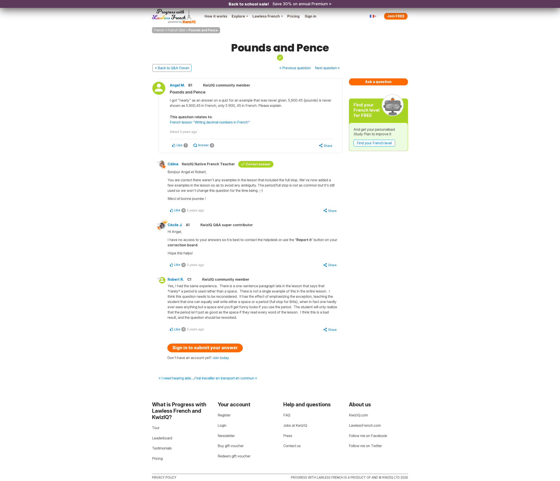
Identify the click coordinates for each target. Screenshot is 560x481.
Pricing (293, 16)
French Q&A (176, 30)
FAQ (286, 415)
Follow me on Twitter (365, 446)
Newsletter (226, 435)
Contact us (292, 446)
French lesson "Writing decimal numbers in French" (210, 122)
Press (287, 435)
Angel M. (177, 85)
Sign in (310, 16)
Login (222, 425)
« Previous (295, 68)
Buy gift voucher (231, 446)
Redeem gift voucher (234, 456)
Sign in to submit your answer (205, 347)
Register (224, 415)
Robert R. (176, 279)
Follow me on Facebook (368, 435)
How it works (216, 16)
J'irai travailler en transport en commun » (225, 378)
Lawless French (266, 16)
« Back (172, 68)
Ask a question (378, 81)
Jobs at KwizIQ (295, 425)
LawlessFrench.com (365, 425)
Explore (238, 16)
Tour (155, 428)
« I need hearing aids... (176, 378)
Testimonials (162, 448)
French (159, 30)
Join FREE (395, 16)
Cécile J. (175, 225)
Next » (327, 68)
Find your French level (374, 143)
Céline (173, 164)
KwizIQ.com (358, 415)
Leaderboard (162, 438)
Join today (220, 358)
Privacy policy (164, 477)
